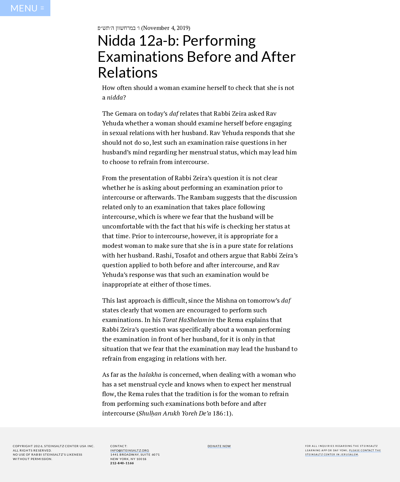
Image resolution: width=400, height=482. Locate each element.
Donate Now (219, 446)
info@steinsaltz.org (130, 450)
